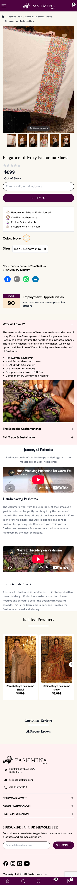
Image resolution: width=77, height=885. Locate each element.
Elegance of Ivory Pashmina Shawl (19, 21)
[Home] (2, 16)
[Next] (71, 79)
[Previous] (6, 79)
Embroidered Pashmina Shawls (38, 17)
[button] (71, 664)
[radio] (26, 238)
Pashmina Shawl (15, 17)
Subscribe (63, 845)
